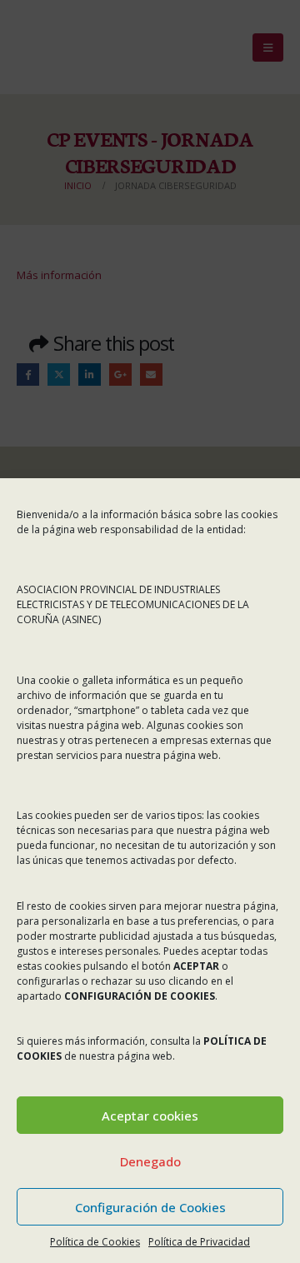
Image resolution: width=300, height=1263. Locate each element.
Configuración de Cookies (150, 1207)
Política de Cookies (95, 1242)
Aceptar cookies (150, 1115)
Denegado (150, 1161)
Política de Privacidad (199, 1242)
